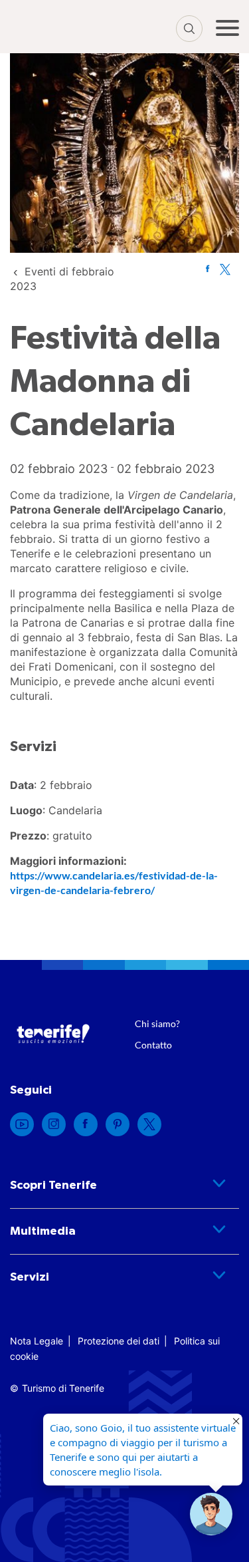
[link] (207, 268)
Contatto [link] (153, 1044)
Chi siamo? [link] (157, 1023)
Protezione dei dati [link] (118, 1340)
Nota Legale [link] (36, 1340)
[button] (211, 1514)
